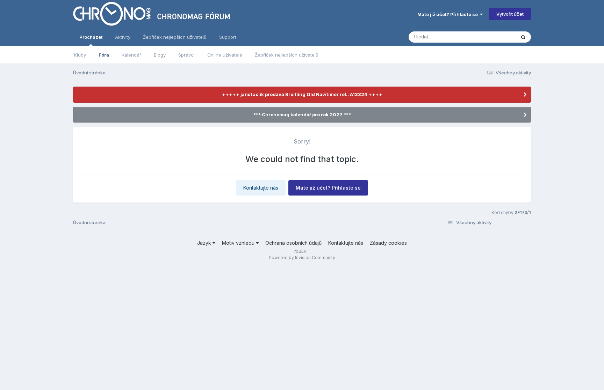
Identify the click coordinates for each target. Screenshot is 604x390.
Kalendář (131, 55)
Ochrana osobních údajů (293, 243)
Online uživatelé (224, 55)
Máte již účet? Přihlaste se (448, 14)
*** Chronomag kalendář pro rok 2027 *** (302, 114)
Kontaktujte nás (260, 188)
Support (227, 37)
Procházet (90, 37)
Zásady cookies (388, 243)
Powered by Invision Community (302, 257)
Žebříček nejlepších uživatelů (286, 55)
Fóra (104, 55)
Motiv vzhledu (239, 243)
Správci (186, 55)
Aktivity (122, 37)
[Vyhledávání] (523, 37)
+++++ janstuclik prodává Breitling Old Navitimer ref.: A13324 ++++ (302, 94)
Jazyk (205, 243)
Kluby (80, 55)
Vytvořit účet (510, 14)
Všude (499, 36)
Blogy (160, 55)
